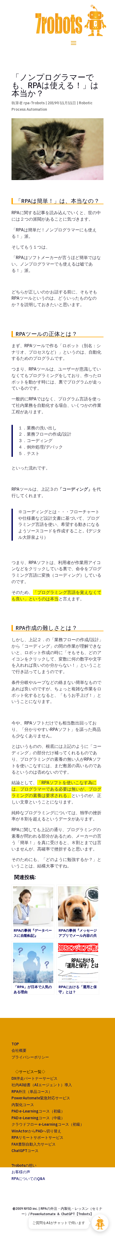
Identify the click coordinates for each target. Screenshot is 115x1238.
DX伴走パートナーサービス (34, 1078)
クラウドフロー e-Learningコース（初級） (47, 1124)
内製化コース (22, 1104)
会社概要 (18, 1050)
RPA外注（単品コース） (31, 1091)
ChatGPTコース (25, 1150)
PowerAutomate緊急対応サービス (40, 1098)
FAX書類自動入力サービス (33, 1144)
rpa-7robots (34, 103)
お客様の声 (20, 1171)
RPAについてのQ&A (28, 1178)
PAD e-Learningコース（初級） (38, 1111)
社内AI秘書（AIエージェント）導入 (41, 1084)
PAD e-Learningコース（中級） (38, 1117)
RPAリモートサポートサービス (37, 1137)
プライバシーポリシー (30, 1057)
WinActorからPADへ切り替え (36, 1131)
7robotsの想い (23, 1165)
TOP (15, 1044)
